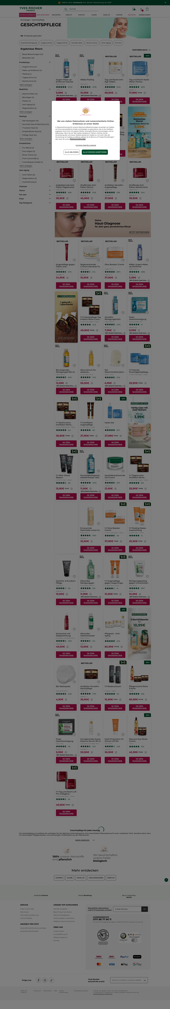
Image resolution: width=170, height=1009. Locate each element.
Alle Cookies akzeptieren (95, 152)
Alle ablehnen (72, 152)
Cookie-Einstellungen (86, 145)
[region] (86, 130)
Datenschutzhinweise (77, 139)
